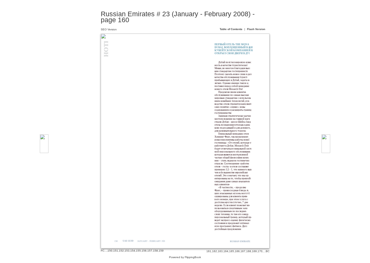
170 (260, 251)
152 (121, 250)
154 (132, 250)
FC (102, 250)
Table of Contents (231, 29)
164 (225, 251)
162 (214, 251)
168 (248, 251)
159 (161, 250)
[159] (44, 144)
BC (268, 251)
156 (144, 250)
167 (243, 251)
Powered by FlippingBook (185, 257)
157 (149, 250)
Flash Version (256, 29)
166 (237, 251)
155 (138, 250)
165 (231, 251)
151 (115, 250)
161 (208, 251)
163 (220, 251)
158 (155, 250)
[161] (326, 144)
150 (110, 250)
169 (254, 251)
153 (127, 250)
